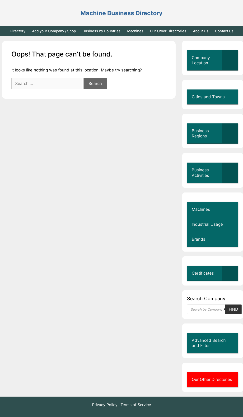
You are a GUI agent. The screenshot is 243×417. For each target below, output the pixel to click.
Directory (17, 31)
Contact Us (224, 31)
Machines (135, 31)
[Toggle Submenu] (230, 60)
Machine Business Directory (121, 13)
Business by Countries (102, 31)
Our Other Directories (168, 31)
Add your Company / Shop (54, 31)
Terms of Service (136, 404)
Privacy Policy (104, 404)
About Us (200, 31)
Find (233, 309)
